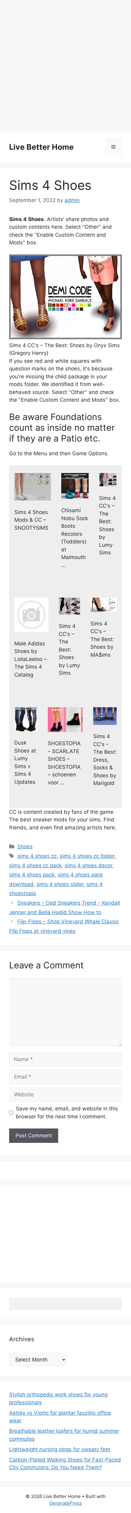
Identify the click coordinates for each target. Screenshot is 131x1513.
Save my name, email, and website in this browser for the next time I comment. (67, 1113)
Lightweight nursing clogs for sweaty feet (59, 1449)
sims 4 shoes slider (60, 884)
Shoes (25, 846)
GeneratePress (65, 1503)
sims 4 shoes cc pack (35, 865)
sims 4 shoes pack (32, 875)
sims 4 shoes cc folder (87, 856)
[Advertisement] (65, 66)
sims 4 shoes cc (37, 856)
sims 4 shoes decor (88, 865)
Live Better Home (41, 147)
